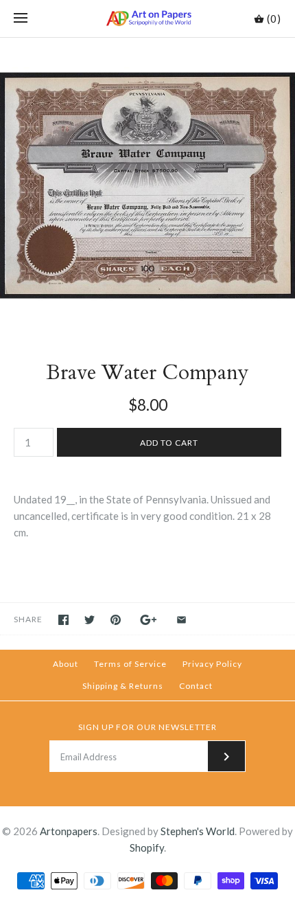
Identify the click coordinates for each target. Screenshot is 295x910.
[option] (147, 185)
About (65, 664)
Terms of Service (130, 664)
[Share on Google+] (149, 620)
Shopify (147, 847)
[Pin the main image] (115, 620)
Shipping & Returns (122, 686)
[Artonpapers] (148, 18)
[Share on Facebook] (63, 620)
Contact (196, 686)
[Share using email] (181, 620)
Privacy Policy (212, 664)
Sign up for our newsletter (147, 727)
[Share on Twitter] (89, 620)
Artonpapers (68, 831)
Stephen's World (198, 831)
